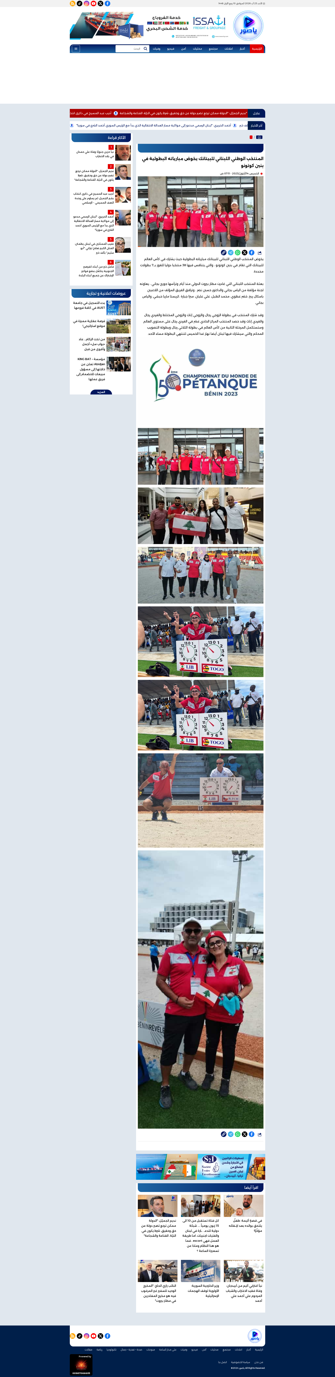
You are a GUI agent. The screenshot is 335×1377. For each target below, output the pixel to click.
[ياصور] (248, 20)
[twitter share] (244, 252)
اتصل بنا (222, 1362)
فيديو (170, 48)
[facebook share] (251, 252)
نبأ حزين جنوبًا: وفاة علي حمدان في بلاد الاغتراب (113, 125)
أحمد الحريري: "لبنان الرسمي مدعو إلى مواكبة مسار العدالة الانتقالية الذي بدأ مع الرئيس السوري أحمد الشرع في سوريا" (229, 125)
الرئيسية (257, 48)
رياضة (99, 1349)
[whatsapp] (223, 252)
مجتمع (213, 48)
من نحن (258, 1362)
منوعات (150, 1349)
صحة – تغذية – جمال (131, 1349)
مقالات (88, 1349)
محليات (197, 48)
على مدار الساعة (167, 1349)
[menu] (76, 48)
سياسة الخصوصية (240, 1362)
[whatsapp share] (237, 252)
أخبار (242, 48)
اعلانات (229, 48)
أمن (183, 48)
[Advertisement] (167, 79)
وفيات (156, 48)
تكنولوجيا (111, 1349)
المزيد (101, 392)
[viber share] (230, 252)
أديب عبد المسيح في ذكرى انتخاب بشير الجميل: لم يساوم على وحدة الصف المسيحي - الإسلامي (124, 113)
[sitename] (255, 1336)
